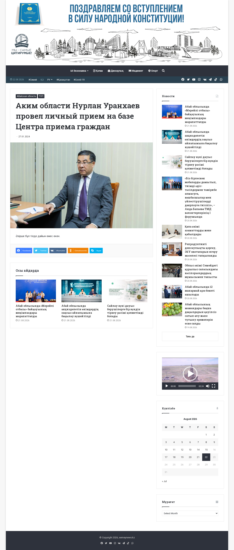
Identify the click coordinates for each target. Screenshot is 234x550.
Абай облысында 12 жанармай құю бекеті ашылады (200, 290)
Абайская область (26, 96)
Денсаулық (117, 70)
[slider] (187, 386)
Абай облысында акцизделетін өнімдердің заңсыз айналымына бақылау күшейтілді (80, 311)
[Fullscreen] (213, 386)
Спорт (154, 70)
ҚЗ (42, 79)
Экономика (79, 70)
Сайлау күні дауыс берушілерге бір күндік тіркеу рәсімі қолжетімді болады (125, 311)
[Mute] (208, 386)
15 (206, 449)
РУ (48, 79)
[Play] (167, 386)
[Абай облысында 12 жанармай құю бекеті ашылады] (172, 292)
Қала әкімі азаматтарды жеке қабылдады (198, 230)
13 (190, 449)
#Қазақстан (63, 79)
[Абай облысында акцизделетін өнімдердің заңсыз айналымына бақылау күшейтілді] (81, 291)
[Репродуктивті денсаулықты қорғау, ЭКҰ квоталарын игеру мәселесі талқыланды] (172, 249)
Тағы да (190, 336)
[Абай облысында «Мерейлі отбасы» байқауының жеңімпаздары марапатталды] (36, 291)
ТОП (41, 96)
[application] (190, 374)
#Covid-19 (79, 79)
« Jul (164, 481)
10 (166, 449)
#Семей (33, 79)
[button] (190, 373)
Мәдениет (137, 70)
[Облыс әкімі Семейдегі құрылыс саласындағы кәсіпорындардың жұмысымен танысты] (172, 270)
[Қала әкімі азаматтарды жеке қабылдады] (172, 231)
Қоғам (99, 70)
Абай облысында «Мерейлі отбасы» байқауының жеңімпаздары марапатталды (35, 311)
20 (190, 457)
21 (198, 457)
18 (174, 457)
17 (166, 457)
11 (174, 449)
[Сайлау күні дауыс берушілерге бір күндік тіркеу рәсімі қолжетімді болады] (127, 291)
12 (182, 449)
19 (182, 457)
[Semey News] (117, 45)
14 (198, 449)
